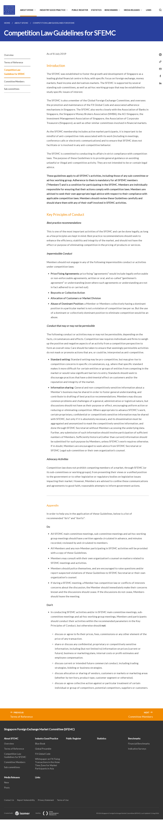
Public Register (80, 10)
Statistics (96, 10)
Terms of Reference (13, 62)
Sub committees (11, 89)
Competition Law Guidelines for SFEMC (14, 72)
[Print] (159, 55)
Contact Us (9, 800)
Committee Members (14, 81)
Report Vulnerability (26, 800)
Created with (8, 813)
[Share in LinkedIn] (159, 81)
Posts (7, 787)
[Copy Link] (159, 62)
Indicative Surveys (137, 748)
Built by (38, 813)
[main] (81, 368)
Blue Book (40, 743)
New (6, 782)
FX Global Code (42, 753)
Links (148, 10)
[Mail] (159, 67)
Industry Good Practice (52, 10)
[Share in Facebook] (159, 74)
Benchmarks (111, 10)
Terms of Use (63, 800)
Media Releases (132, 10)
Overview (8, 55)
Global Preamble (43, 748)
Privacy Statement (46, 800)
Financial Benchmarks (139, 743)
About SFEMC (26, 10)
